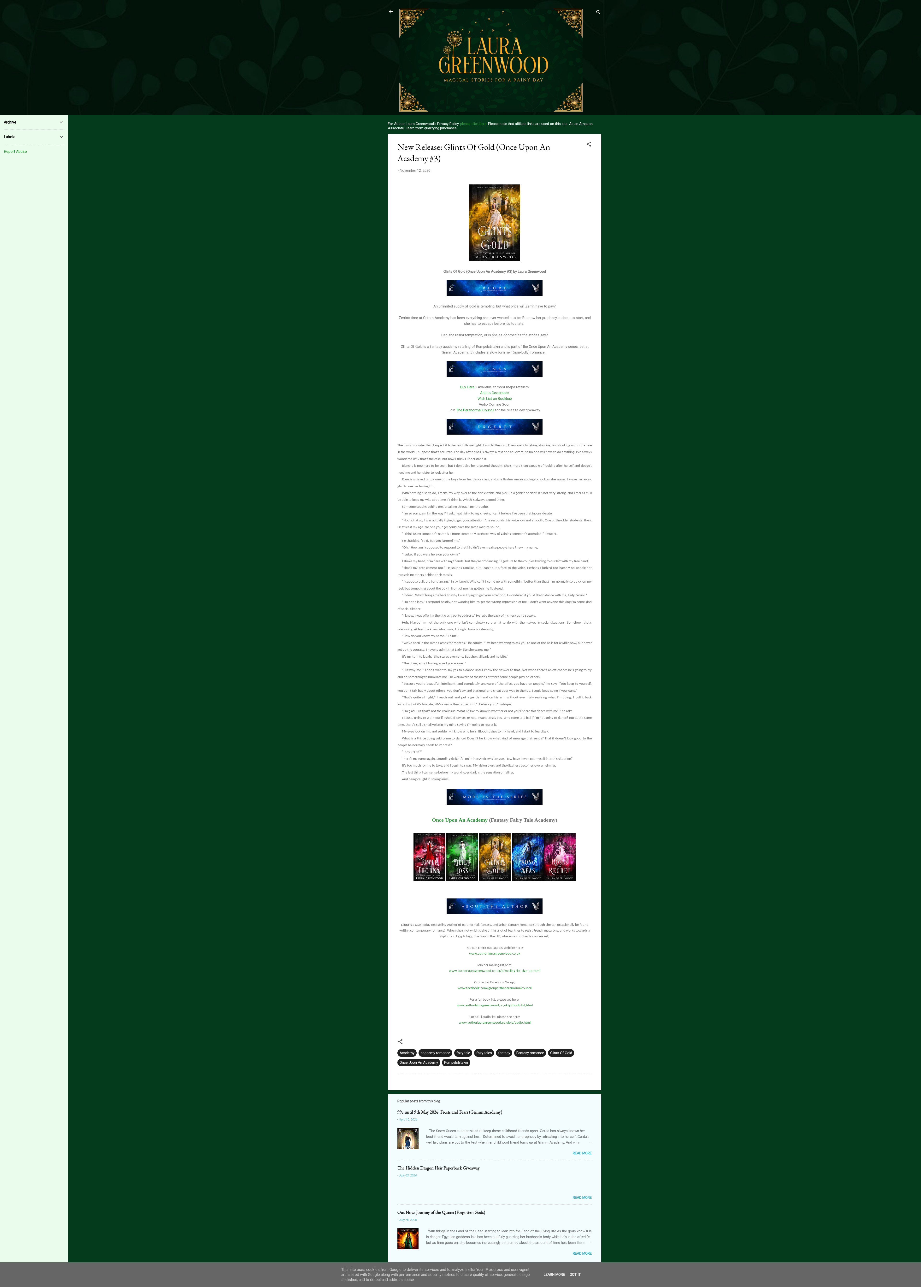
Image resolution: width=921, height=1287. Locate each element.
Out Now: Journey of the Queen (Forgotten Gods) (441, 1212)
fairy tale (463, 1053)
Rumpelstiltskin (456, 1062)
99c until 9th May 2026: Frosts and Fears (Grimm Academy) (449, 1112)
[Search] (598, 13)
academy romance (435, 1053)
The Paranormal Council (475, 410)
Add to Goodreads (494, 393)
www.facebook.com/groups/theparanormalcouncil (494, 988)
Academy (407, 1053)
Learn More (554, 1274)
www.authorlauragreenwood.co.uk (494, 954)
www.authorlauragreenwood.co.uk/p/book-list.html (495, 1005)
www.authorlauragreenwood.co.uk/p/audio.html (495, 1023)
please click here (473, 124)
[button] (589, 145)
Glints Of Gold (561, 1053)
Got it (575, 1274)
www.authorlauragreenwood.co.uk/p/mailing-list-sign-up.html (494, 971)
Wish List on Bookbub (495, 398)
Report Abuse (15, 151)
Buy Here (466, 387)
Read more (582, 1153)
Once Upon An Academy (460, 820)
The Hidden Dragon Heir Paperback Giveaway (438, 1168)
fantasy (504, 1053)
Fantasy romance (530, 1053)
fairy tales (484, 1053)
